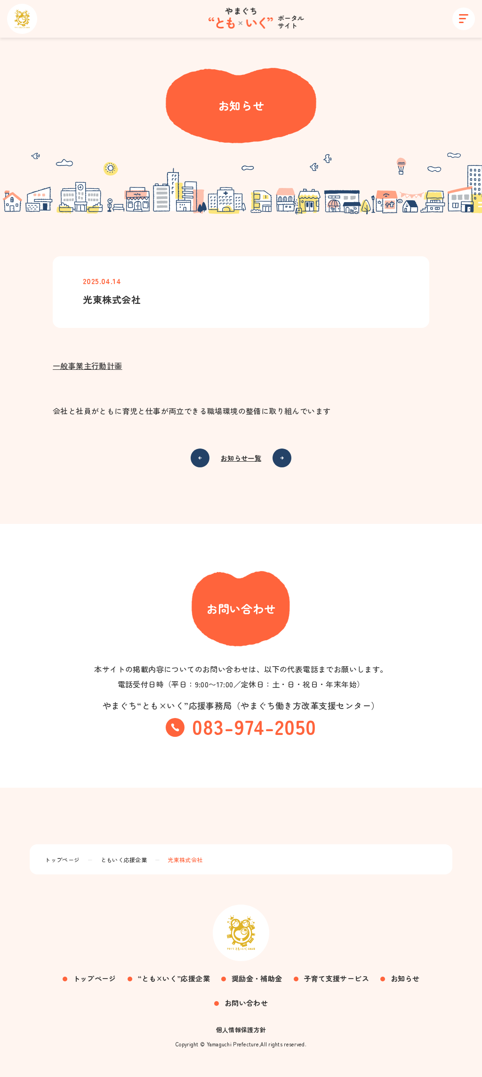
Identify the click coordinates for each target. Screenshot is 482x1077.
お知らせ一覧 (241, 458)
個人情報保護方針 (241, 1029)
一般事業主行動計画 (87, 365)
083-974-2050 (254, 726)
